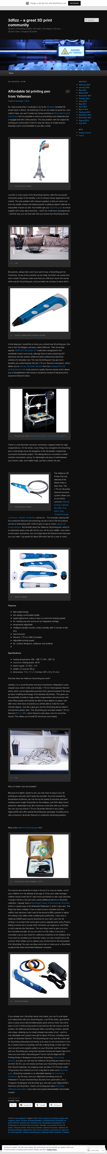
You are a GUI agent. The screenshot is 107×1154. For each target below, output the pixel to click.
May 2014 (82, 104)
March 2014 (83, 109)
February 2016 (84, 84)
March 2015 (83, 93)
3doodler (43, 1125)
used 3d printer (16, 1132)
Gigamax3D (27, 1130)
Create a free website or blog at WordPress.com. (36, 1145)
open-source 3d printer (41, 1130)
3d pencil (11, 1120)
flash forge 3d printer (35, 1127)
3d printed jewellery (35, 1120)
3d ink (40, 1118)
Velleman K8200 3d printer (51, 1132)
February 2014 (84, 112)
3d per (18, 1120)
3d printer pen (25, 1123)
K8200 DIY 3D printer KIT (26, 350)
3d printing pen (56, 207)
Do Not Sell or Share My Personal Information (72, 1145)
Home (11, 73)
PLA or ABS (21, 713)
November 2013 (85, 117)
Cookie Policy (52, 1149)
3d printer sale (36, 1123)
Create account (85, 132)
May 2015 (82, 90)
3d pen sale (64, 1118)
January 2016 (84, 87)
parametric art (55, 1130)
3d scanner (35, 1125)
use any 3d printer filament (31, 366)
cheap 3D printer (20, 1127)
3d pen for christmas (51, 1118)
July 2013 (82, 123)
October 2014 (84, 98)
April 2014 (83, 106)
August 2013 (84, 120)
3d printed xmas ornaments (53, 1120)
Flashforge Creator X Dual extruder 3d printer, (50, 903)
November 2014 (85, 95)
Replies (65, 1132)
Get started (74, 3)
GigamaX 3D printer (50, 1127)
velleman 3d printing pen (32, 1132)
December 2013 (85, 115)
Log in (81, 135)
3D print (24, 1120)
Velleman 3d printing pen (28, 827)
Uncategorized (20, 1118)
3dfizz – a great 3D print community (30, 22)
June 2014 (83, 101)
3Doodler (50, 106)
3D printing (46, 1123)
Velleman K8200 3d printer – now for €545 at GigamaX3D (47, 436)
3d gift (35, 1118)
